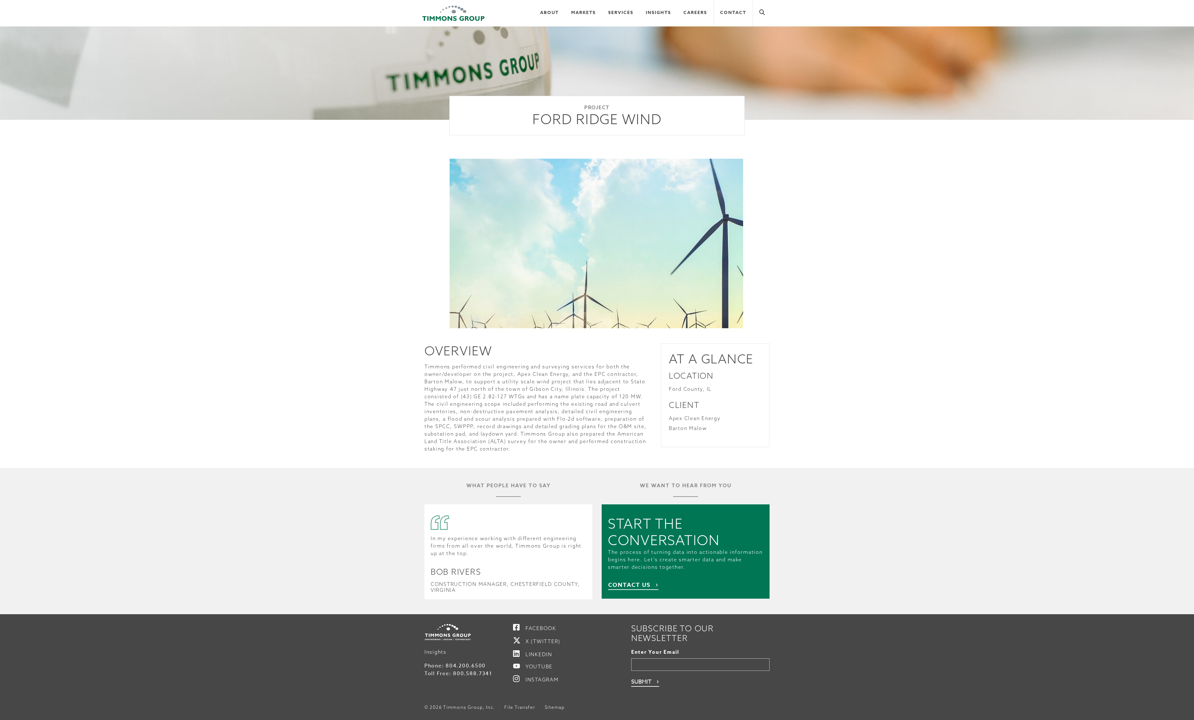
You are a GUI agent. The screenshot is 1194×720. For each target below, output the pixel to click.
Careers (695, 12)
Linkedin (538, 654)
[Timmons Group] (453, 13)
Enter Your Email (655, 652)
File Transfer (519, 707)
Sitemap (555, 707)
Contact (733, 12)
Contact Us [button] (629, 585)
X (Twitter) (542, 641)
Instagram (542, 679)
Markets (583, 12)
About (549, 12)
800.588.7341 (472, 673)
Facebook (540, 628)
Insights (658, 12)
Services (620, 12)
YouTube (539, 666)
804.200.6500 (466, 666)
